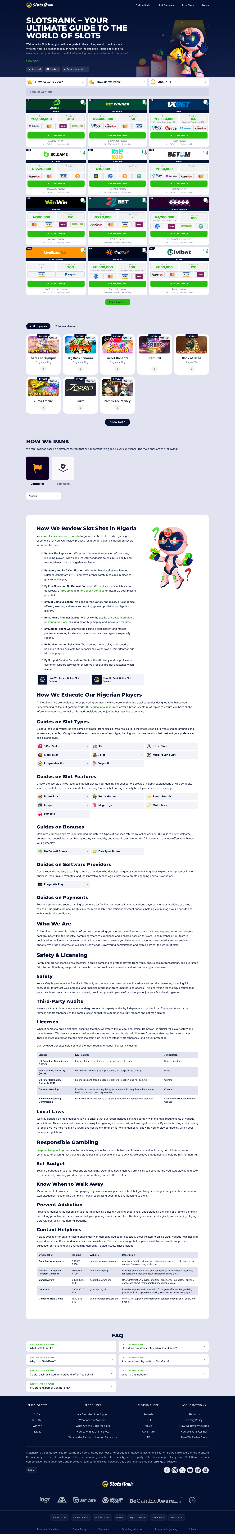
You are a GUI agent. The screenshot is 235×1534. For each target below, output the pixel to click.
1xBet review (179, 140)
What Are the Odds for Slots (93, 1426)
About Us (194, 1414)
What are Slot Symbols (93, 1420)
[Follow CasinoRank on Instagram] (175, 1470)
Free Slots (188, 5)
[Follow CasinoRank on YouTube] (190, 1470)
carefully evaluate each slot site (60, 536)
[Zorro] (80, 395)
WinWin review (56, 238)
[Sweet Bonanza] (117, 354)
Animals (148, 1414)
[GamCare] (84, 1500)
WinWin (37, 1426)
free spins (67, 590)
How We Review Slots (194, 1437)
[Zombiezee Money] (117, 395)
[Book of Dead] (191, 354)
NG (30, 1470)
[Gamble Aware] (156, 1500)
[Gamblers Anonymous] (62, 1500)
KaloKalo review (117, 188)
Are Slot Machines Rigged (92, 1414)
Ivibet (37, 1431)
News (205, 5)
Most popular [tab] (40, 326)
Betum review (179, 188)
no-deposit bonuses (92, 590)
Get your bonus (56, 135)
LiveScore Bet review (56, 288)
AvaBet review (55, 140)
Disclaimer (104, 1529)
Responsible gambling (50, 1150)
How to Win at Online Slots (93, 1431)
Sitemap (193, 1529)
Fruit (148, 1420)
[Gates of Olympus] (43, 354)
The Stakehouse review (179, 238)
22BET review (117, 238)
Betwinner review (117, 140)
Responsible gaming (166, 1529)
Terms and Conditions (49, 1529)
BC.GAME (37, 1420)
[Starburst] (154, 354)
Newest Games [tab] (66, 326)
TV (148, 1437)
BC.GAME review (56, 188)
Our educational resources (102, 707)
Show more (115, 301)
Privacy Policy (194, 1420)
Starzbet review (117, 288)
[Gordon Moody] (112, 1500)
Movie (148, 1426)
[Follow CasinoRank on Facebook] (167, 1470)
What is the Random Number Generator (92, 1437)
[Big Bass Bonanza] (80, 354)
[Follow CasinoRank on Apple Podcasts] (205, 1470)
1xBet (37, 1414)
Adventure (148, 1431)
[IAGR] (45, 1500)
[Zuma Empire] (43, 395)
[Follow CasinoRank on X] (182, 1470)
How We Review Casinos (194, 1426)
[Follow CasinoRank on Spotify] (198, 1470)
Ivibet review (179, 288)
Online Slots (143, 5)
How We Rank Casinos (194, 1431)
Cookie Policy (79, 1529)
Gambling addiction (132, 1529)
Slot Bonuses (166, 5)
